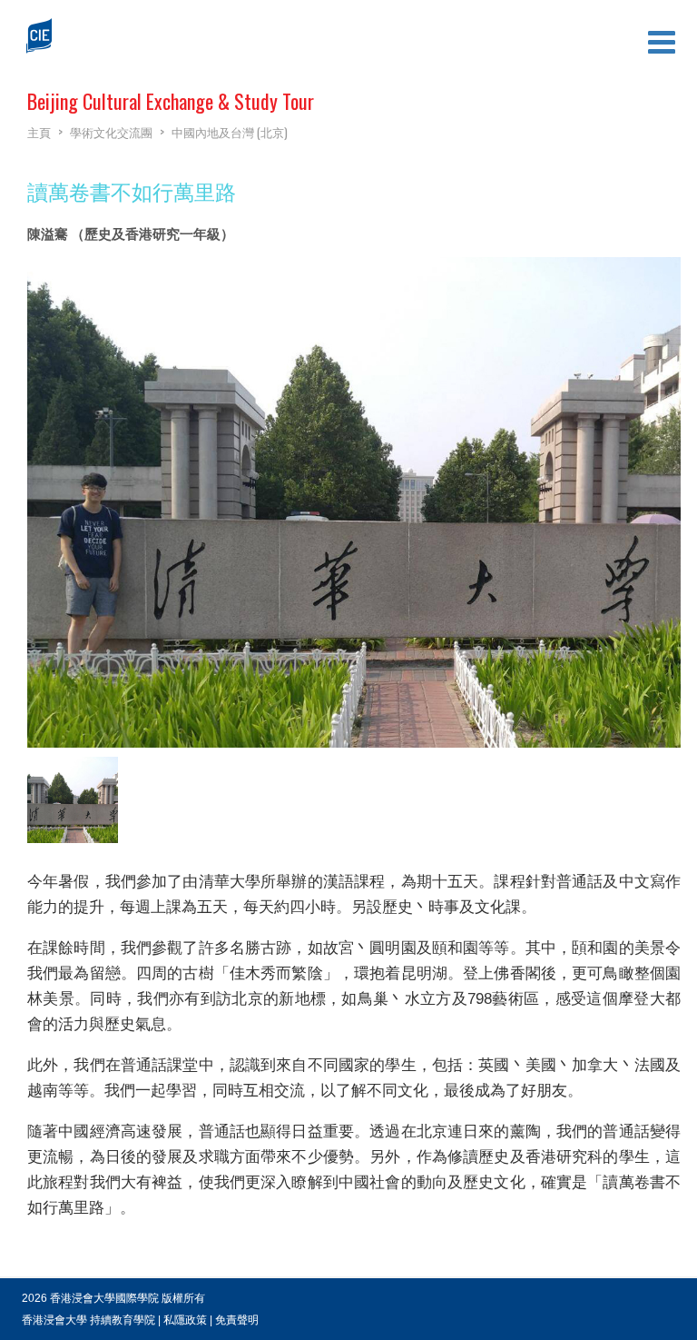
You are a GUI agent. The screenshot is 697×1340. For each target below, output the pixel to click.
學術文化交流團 (111, 132)
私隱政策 (185, 1320)
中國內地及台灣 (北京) (230, 132)
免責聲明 (237, 1320)
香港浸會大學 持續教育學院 (88, 1320)
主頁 (39, 132)
